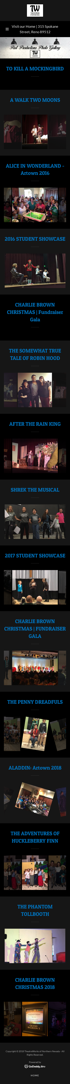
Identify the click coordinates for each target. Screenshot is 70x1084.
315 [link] (41, 26)
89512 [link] (45, 32)
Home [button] (35, 1075)
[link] (35, 10)
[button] (7, 29)
